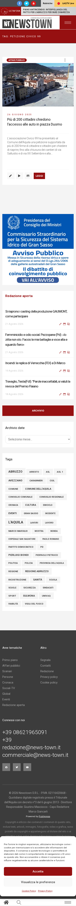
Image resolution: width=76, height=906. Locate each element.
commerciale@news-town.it (35, 755)
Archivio (38, 410)
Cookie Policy (29, 891)
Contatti (45, 665)
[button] (65, 60)
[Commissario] (38, 249)
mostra (39, 531)
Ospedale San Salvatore (21, 539)
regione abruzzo (37, 571)
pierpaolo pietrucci (47, 555)
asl (48, 472)
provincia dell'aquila (52, 563)
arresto (34, 472)
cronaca (13, 505)
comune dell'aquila (38, 488)
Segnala (45, 660)
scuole (12, 587)
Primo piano (10, 660)
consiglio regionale (51, 497)
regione (13, 571)
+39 (7, 740)
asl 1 (60, 471)
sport (12, 596)
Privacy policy (49, 677)
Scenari (7, 671)
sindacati (48, 587)
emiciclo (47, 505)
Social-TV (8, 688)
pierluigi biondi (18, 555)
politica (13, 563)
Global (6, 694)
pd (41, 547)
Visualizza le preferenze (38, 882)
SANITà (37, 579)
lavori (34, 522)
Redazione (47, 671)
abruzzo (15, 471)
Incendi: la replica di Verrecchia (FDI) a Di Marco (35, 363)
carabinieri (36, 480)
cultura (30, 505)
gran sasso (31, 513)
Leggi (39, 175)
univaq (46, 595)
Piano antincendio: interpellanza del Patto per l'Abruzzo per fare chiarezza (46, 11)
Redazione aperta (13, 705)
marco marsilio (18, 531)
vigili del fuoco (34, 604)
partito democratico (20, 547)
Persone (7, 677)
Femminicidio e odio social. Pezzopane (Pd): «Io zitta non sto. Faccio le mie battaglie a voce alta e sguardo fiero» (36, 339)
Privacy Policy (45, 891)
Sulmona (29, 595)
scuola (53, 580)
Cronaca (7, 682)
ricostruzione (17, 580)
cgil (52, 480)
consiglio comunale (20, 497)
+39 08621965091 (24, 732)
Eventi (6, 699)
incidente (50, 513)
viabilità (13, 604)
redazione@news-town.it (31, 747)
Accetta (38, 871)
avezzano (15, 480)
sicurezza (29, 587)
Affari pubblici (17, 60)
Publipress (44, 816)
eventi (12, 513)
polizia (29, 563)
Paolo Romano (50, 539)
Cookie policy (48, 682)
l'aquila (15, 522)
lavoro (49, 522)
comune (13, 489)
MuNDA (54, 531)
